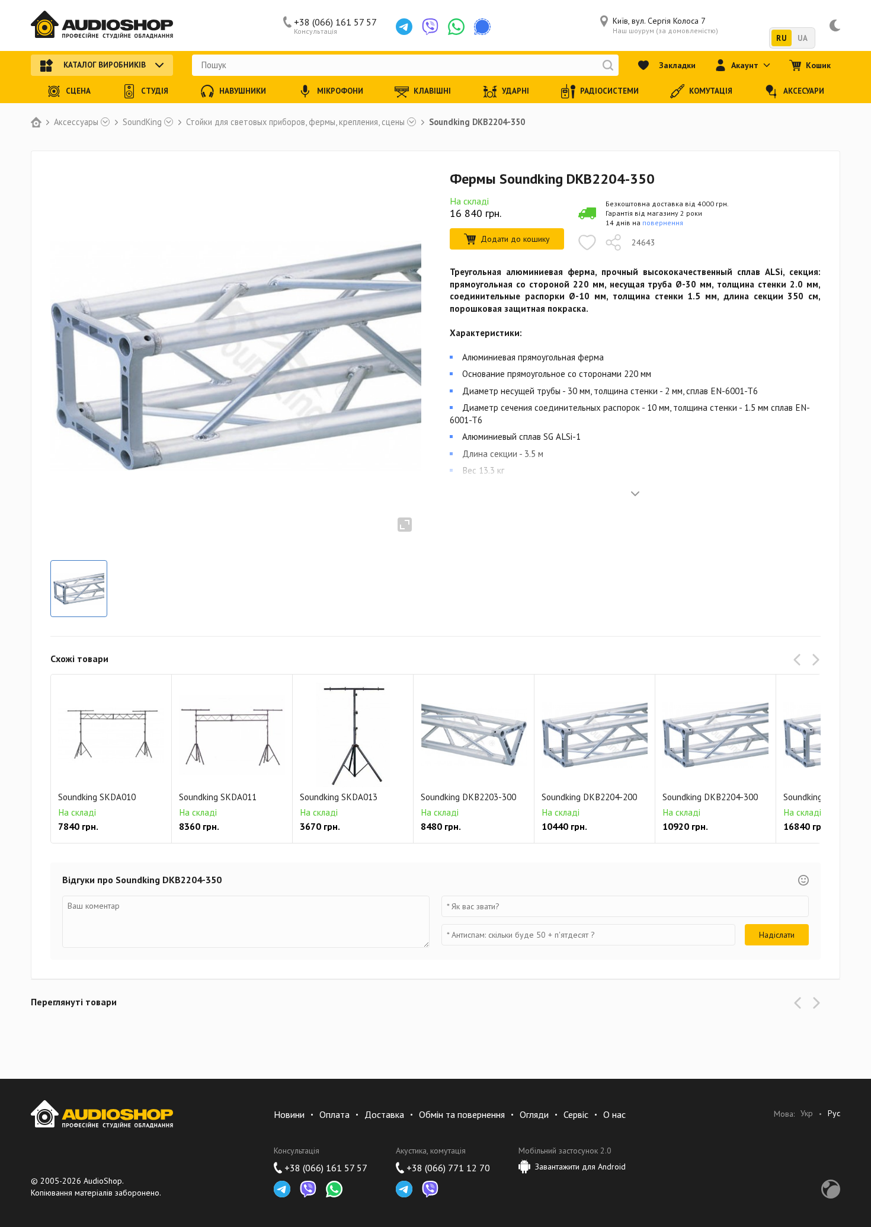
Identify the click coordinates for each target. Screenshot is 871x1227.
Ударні (515, 91)
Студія (154, 91)
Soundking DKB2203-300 (468, 797)
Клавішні (432, 91)
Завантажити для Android (580, 1166)
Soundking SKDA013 (338, 797)
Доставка (384, 1114)
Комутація (710, 91)
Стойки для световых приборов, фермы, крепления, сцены (295, 122)
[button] (799, 659)
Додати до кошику (515, 239)
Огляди (534, 1114)
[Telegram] (404, 26)
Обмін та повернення (462, 1114)
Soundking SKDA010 (97, 797)
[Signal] (482, 26)
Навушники (242, 91)
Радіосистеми (609, 91)
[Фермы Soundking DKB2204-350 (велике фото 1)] (78, 588)
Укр (806, 1113)
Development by (830, 1189)
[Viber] (430, 26)
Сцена (78, 91)
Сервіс (575, 1114)
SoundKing (142, 122)
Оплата (334, 1114)
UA (803, 38)
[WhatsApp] (456, 26)
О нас (614, 1114)
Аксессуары (76, 122)
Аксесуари (803, 91)
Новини (289, 1114)
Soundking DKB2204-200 (589, 797)
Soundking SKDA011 (218, 797)
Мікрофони (340, 91)
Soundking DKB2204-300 (710, 797)
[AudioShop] (102, 25)
